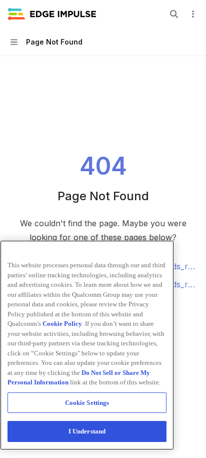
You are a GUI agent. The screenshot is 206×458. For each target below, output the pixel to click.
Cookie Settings (87, 402)
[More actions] (193, 14)
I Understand (87, 431)
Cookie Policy (62, 323)
